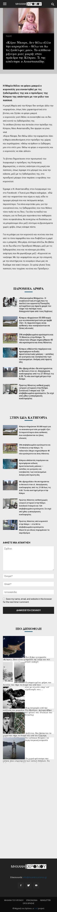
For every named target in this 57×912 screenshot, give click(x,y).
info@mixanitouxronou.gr (35, 877)
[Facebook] (21, 885)
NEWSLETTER (45, 900)
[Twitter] (28, 885)
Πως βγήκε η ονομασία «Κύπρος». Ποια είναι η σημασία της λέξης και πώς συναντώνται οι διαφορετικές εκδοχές (26, 659)
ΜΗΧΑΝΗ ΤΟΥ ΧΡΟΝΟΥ (14, 900)
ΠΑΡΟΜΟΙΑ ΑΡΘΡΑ (28, 288)
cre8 (36, 908)
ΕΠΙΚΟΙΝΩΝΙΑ (31, 900)
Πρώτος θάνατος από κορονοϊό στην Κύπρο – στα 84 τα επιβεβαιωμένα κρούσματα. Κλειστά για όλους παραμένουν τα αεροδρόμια (34, 527)
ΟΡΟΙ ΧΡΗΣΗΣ (28, 903)
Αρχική (9, 36)
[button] (53, 4)
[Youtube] (36, 885)
